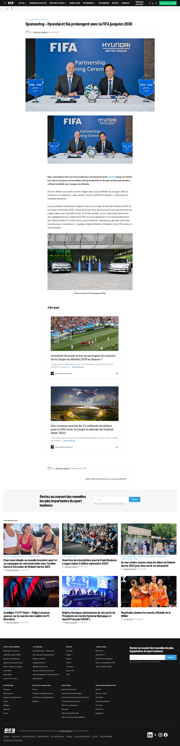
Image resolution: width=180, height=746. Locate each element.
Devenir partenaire (29, 736)
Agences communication (13, 663)
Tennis (38, 556)
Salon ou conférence (70, 705)
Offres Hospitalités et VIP (105, 663)
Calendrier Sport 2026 (12, 655)
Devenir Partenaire (69, 689)
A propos (6, 736)
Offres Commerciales (104, 667)
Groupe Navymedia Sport (106, 685)
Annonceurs (16, 736)
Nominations (37, 679)
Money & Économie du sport (44, 671)
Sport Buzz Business (11, 647)
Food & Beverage (150, 556)
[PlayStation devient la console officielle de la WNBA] (149, 591)
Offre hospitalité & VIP (70, 713)
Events (70, 556)
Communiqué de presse (71, 701)
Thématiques (101, 647)
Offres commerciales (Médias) (73, 717)
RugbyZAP (99, 713)
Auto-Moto (35, 19)
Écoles (35, 689)
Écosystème (8, 685)
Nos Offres (66, 685)
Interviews (7, 671)
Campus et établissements (43, 693)
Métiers (36, 701)
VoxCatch (99, 697)
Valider (135, 499)
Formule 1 (69, 667)
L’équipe (69, 736)
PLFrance (99, 705)
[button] (4, 3)
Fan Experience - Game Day (135, 556)
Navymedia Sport (66, 731)
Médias (6, 705)
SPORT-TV (99, 709)
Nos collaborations (57, 736)
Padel (75, 556)
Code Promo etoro (10, 679)
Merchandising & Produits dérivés (46, 675)
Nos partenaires (43, 736)
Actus (28, 19)
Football (44, 19)
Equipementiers (14, 556)
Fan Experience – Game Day (43, 651)
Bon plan (65, 709)
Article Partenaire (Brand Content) (75, 697)
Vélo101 (98, 689)
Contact (95, 736)
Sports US (70, 671)
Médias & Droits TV (40, 667)
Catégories (37, 647)
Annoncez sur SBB (168, 3)
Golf (67, 675)
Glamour (24, 556)
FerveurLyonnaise (102, 701)
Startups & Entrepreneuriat (43, 655)
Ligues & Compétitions (12, 697)
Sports (69, 647)
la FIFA (112, 176)
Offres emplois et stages (12, 667)
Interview (31, 556)
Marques (6, 689)
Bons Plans (7, 675)
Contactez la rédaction (82, 736)
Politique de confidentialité (13, 740)
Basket (129, 609)
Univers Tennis (101, 693)
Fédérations (8, 693)
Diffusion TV (100, 655)
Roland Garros (161, 556)
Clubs (5, 701)
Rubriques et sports (11, 651)
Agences (6, 709)
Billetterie (99, 651)
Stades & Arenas (127, 559)
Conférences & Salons (104, 659)
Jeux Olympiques (73, 609)
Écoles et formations (11, 659)
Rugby (68, 655)
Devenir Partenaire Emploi (72, 693)
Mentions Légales (106, 736)
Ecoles (6, 713)
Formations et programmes (43, 697)
